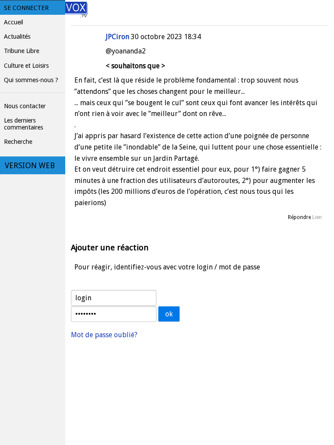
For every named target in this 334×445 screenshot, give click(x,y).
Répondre (299, 217)
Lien (317, 217)
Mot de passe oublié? (104, 335)
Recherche (18, 141)
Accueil (13, 22)
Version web (30, 165)
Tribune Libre (21, 50)
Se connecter (26, 7)
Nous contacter (25, 106)
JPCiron (117, 37)
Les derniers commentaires (23, 124)
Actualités (17, 36)
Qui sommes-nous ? (31, 79)
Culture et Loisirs (26, 65)
